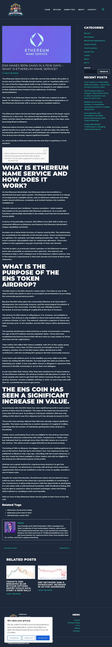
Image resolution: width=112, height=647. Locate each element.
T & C (77, 625)
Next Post (65, 548)
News (86, 59)
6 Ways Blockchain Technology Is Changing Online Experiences (94, 126)
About (77, 628)
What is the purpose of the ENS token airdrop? (22, 156)
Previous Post (9, 548)
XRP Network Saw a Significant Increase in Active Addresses (52, 584)
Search (87, 68)
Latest (6, 73)
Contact (76, 631)
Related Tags (14, 161)
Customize (14, 638)
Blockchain (89, 37)
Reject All (29, 638)
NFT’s (86, 63)
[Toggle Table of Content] (44, 150)
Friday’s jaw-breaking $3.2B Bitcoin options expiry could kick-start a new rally (18, 586)
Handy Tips (89, 52)
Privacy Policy (74, 623)
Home (77, 620)
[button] (103, 9)
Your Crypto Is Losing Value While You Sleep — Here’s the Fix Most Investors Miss (97, 84)
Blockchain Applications (94, 41)
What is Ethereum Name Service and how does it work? (25, 153)
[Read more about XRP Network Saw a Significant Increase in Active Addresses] (52, 572)
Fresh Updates (90, 48)
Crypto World (90, 44)
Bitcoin (87, 33)
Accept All (42, 638)
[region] (28, 630)
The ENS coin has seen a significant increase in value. (25, 158)
